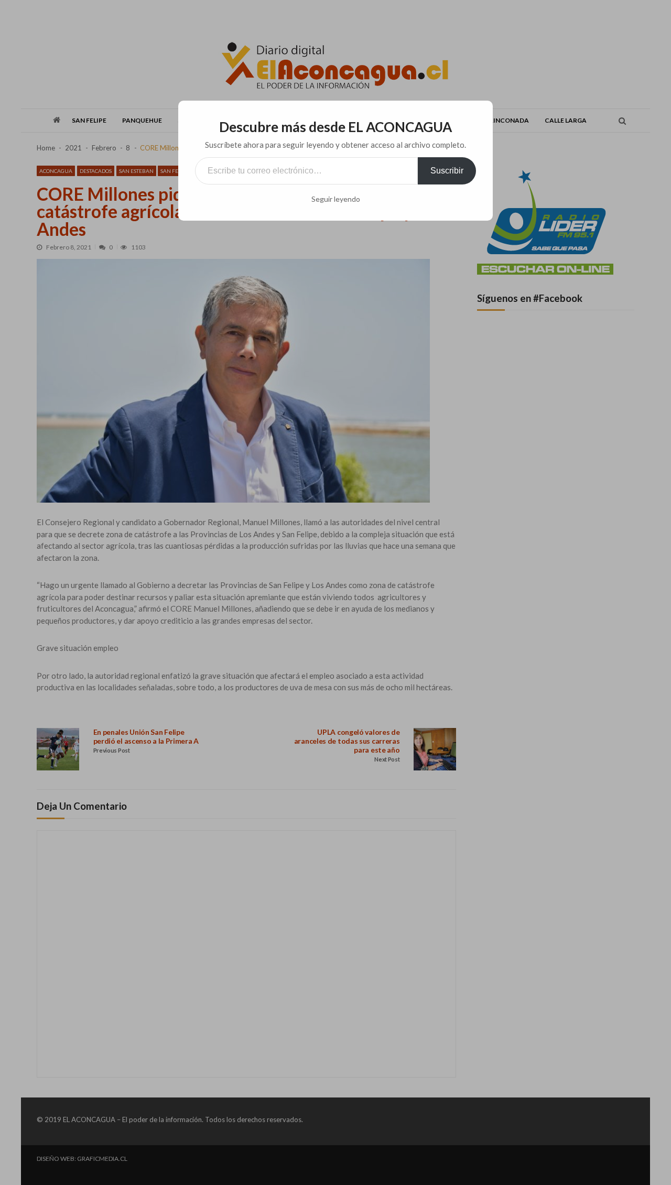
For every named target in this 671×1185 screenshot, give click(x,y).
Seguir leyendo (335, 199)
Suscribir (446, 170)
